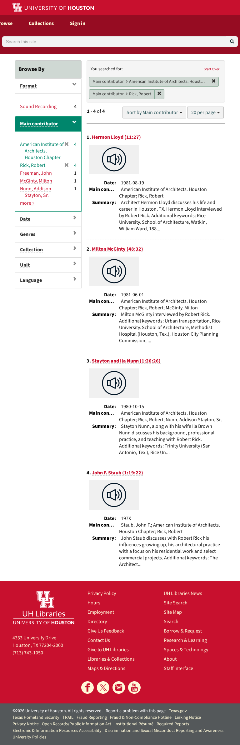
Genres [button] (27, 234)
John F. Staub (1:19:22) (117, 472)
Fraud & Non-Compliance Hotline (141, 717)
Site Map (173, 612)
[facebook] (87, 687)
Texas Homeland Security (35, 717)
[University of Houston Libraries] (43, 608)
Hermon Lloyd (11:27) (116, 137)
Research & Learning (185, 640)
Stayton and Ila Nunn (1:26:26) (126, 361)
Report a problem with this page (136, 711)
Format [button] (28, 85)
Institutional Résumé (133, 724)
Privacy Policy (102, 593)
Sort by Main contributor (153, 112)
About (170, 659)
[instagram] (118, 687)
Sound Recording (38, 106)
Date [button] (25, 219)
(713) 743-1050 (27, 652)
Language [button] (31, 280)
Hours (94, 602)
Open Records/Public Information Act (76, 724)
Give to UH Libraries (108, 649)
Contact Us (99, 640)
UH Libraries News (183, 593)
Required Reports (173, 724)
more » (27, 203)
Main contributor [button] (39, 123)
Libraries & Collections (111, 659)
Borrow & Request (183, 631)
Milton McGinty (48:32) (117, 249)
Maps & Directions (106, 668)
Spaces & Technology (186, 649)
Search (171, 621)
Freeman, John (36, 173)
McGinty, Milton (36, 181)
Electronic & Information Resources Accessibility (57, 731)
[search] (232, 41)
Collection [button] (31, 249)
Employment (101, 612)
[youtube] (134, 687)
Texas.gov (178, 711)
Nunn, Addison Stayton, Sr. (35, 192)
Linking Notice (188, 717)
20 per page (204, 112)
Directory (97, 621)
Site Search (176, 602)
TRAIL (67, 717)
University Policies (29, 737)
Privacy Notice (25, 724)
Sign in (77, 23)
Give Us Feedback (106, 631)
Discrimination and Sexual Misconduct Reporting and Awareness (164, 731)
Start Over (211, 69)
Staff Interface (178, 668)
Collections (41, 23)
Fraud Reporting (92, 717)
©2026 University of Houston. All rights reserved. (57, 711)
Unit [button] (25, 265)
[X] (103, 687)
